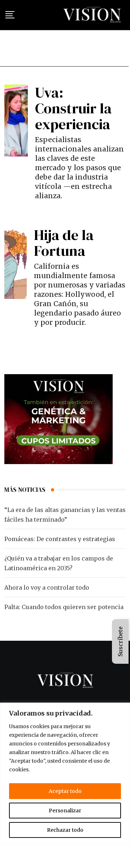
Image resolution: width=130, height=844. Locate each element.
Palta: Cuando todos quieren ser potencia (64, 607)
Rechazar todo (65, 830)
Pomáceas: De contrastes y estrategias (59, 539)
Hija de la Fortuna (64, 242)
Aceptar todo (65, 791)
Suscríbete (120, 641)
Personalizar (65, 810)
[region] (65, 773)
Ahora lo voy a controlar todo (46, 587)
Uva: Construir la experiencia (73, 108)
